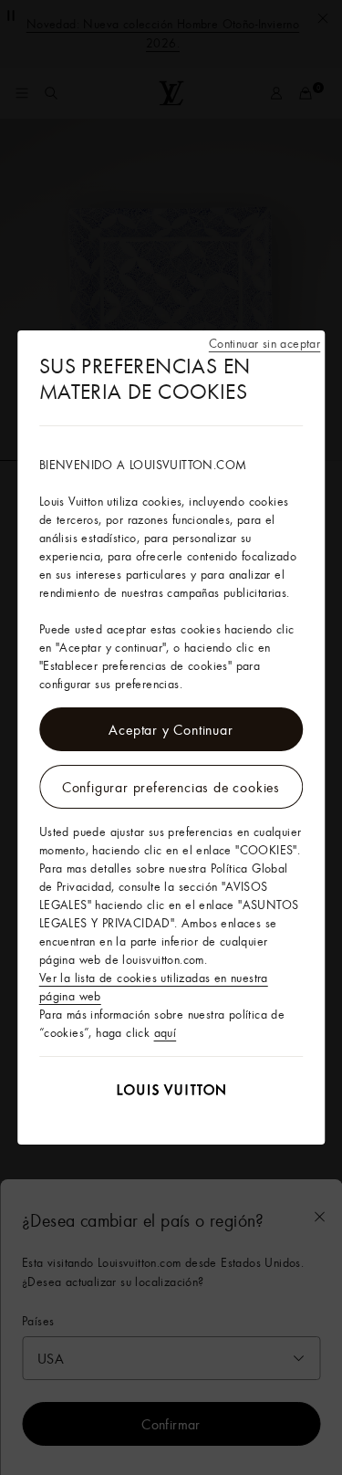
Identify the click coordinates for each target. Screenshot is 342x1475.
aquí (165, 1032)
